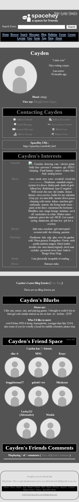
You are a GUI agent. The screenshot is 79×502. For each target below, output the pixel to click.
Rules (18, 487)
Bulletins (52, 34)
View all (45, 455)
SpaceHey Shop (49, 490)
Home (5, 34)
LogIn (64, 13)
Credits (37, 487)
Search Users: (9, 26)
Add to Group (24, 134)
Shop (51, 38)
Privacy (56, 487)
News (12, 487)
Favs (29, 38)
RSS (43, 487)
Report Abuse (29, 490)
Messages (34, 34)
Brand (30, 487)
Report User (61, 134)
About (58, 38)
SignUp (73, 13)
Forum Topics (49, 101)
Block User (61, 129)
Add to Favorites (61, 119)
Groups (72, 34)
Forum (62, 34)
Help (56, 13)
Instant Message (24, 129)
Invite (37, 38)
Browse (15, 34)
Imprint (63, 487)
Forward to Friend (61, 124)
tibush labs (47, 477)
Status (38, 490)
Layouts (21, 38)
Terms (48, 487)
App (44, 38)
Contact (71, 487)
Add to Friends (24, 119)
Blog (43, 34)
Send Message (24, 124)
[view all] (70, 339)
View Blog (56, 283)
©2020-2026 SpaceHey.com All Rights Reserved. (39, 495)
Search (71, 26)
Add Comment (60, 455)
